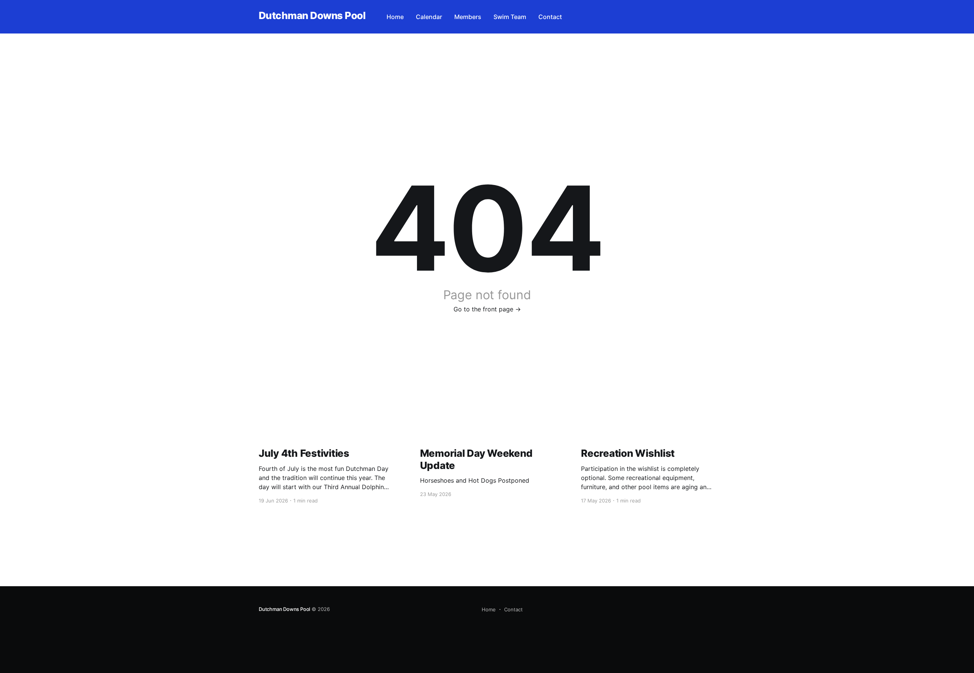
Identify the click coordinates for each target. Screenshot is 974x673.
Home (395, 17)
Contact (550, 17)
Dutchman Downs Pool (312, 16)
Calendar (429, 17)
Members (467, 17)
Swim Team (509, 17)
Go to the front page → (487, 309)
